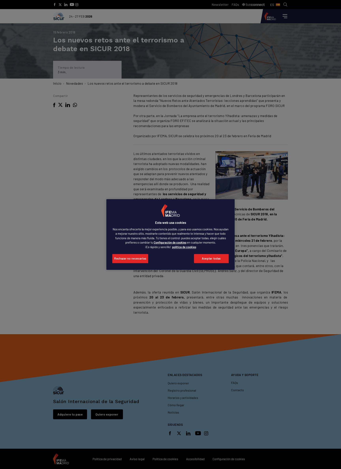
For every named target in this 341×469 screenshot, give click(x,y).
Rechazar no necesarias (130, 258)
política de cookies (184, 247)
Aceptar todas (211, 258)
